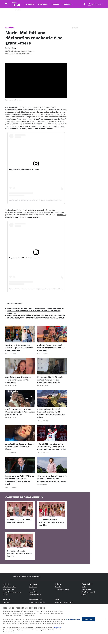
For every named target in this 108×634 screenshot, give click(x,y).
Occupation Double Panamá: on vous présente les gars (19, 553)
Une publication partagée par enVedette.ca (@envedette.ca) (29, 289)
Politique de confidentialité (64, 602)
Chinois (31, 589)
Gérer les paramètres (73, 619)
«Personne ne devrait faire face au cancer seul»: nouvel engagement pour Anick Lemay (52, 478)
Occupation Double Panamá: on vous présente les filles (51, 522)
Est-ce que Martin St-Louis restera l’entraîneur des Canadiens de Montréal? (50, 379)
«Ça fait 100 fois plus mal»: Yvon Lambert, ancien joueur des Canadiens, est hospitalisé (51, 446)
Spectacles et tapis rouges (12, 592)
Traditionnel (33, 587)
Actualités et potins (9, 587)
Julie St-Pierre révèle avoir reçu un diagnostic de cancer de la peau (50, 347)
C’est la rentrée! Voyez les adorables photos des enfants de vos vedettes (19, 347)
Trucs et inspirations (62, 589)
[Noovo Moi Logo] (16, 4)
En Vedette (29, 4)
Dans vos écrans (8, 589)
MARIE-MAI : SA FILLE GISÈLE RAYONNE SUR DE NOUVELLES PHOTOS (36, 315)
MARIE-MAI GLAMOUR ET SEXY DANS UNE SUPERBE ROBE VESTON (35, 308)
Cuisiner (55, 4)
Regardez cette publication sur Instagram (24, 169)
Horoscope (42, 4)
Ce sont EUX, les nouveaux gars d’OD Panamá (19, 521)
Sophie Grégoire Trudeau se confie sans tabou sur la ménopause (18, 379)
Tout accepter (88, 619)
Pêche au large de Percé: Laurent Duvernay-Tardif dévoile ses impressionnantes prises (51, 413)
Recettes (58, 587)
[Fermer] (104, 619)
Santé (84, 587)
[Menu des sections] (6, 4)
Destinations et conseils (37, 602)
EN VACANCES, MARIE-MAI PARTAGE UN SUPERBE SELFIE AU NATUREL (36, 318)
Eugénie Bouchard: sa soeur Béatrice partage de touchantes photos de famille (20, 412)
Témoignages (86, 589)
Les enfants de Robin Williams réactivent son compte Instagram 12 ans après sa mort (19, 480)
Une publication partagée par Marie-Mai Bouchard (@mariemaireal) (31, 200)
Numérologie (33, 592)
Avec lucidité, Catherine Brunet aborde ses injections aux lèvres (19, 446)
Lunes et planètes (35, 594)
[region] (54, 619)
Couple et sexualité (88, 592)
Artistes (5, 594)
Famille (84, 594)
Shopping (67, 4)
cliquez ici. (58, 628)
